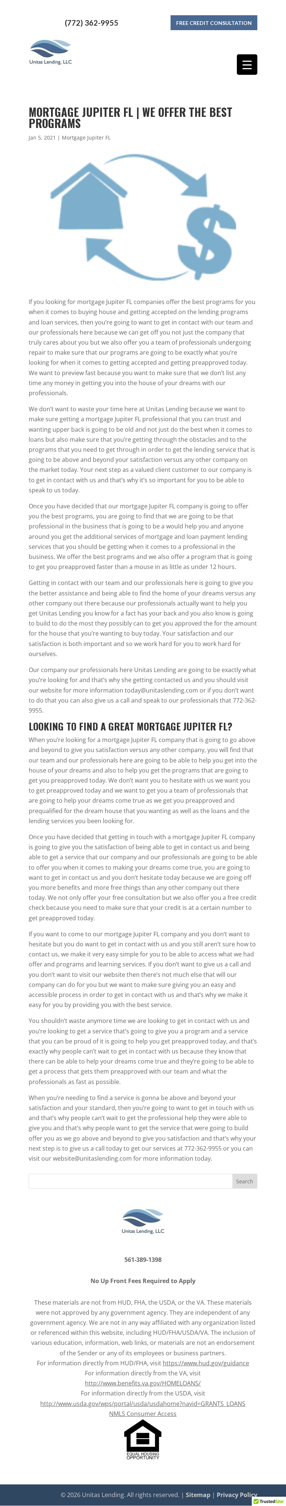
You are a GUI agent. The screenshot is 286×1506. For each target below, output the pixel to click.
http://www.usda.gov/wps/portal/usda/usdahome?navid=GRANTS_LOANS (142, 1404)
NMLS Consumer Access (143, 1414)
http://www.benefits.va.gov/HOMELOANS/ (143, 1383)
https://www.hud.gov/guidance (206, 1363)
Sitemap (198, 1495)
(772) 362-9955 (91, 22)
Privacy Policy (237, 1495)
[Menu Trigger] (247, 64)
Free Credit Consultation (214, 23)
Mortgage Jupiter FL (86, 137)
